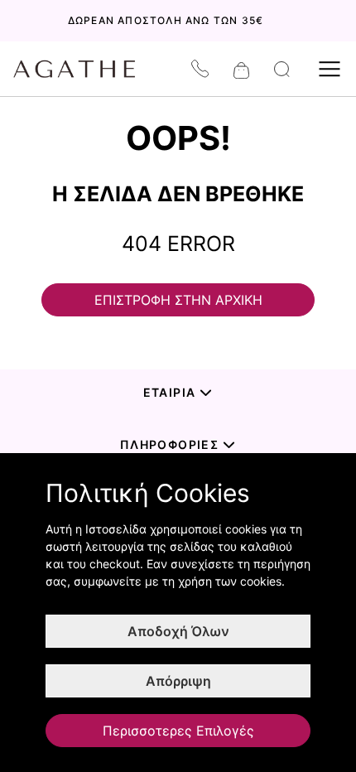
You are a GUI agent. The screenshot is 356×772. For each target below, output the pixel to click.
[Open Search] (282, 69)
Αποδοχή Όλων (178, 631)
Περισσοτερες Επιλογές (178, 730)
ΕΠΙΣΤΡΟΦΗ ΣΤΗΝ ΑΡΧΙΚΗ (178, 300)
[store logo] (82, 68)
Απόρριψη (178, 681)
